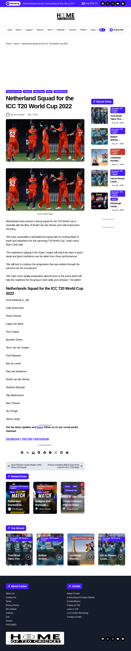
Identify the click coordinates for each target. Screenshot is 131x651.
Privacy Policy (12, 605)
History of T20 (73, 605)
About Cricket (73, 593)
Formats (72, 30)
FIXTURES (11, 625)
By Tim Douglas (18, 115)
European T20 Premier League (19, 487)
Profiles (83, 30)
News (50, 30)
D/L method (11, 609)
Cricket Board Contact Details (81, 597)
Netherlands (39, 92)
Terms (9, 601)
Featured (27, 92)
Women (40, 30)
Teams (18, 30)
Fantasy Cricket (74, 617)
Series (114, 199)
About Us (10, 593)
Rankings (60, 30)
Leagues (28, 30)
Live (8, 617)
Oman (67, 486)
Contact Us (11, 597)
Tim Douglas (17, 509)
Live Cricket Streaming (77, 613)
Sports (93, 30)
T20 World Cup (60, 92)
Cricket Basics (73, 601)
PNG (75, 486)
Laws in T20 (72, 609)
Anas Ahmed (45, 509)
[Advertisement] (66, 68)
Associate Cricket (14, 92)
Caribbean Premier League (45, 487)
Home (9, 30)
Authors (9, 613)
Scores (9, 621)
